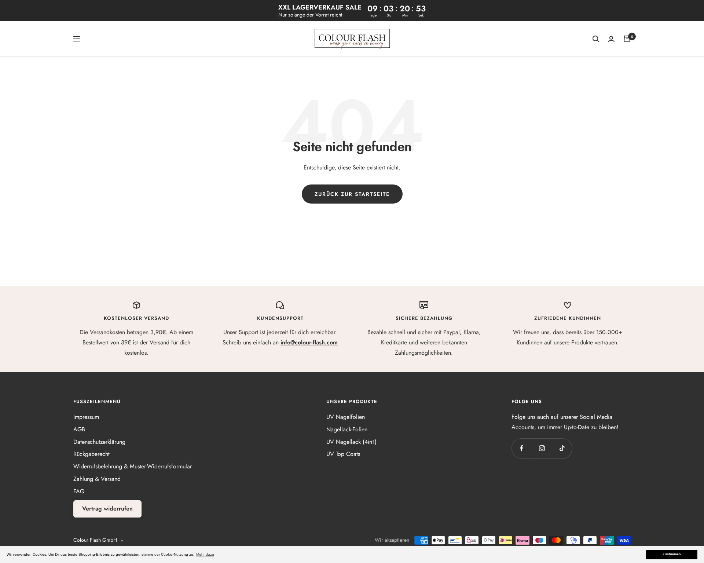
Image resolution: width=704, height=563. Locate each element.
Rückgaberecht (91, 454)
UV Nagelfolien (345, 417)
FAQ (79, 491)
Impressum (86, 417)
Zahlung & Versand (97, 479)
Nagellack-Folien (346, 429)
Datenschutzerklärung (99, 442)
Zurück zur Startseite (352, 194)
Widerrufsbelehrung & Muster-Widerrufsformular (132, 466)
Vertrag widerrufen (107, 508)
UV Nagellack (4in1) (351, 442)
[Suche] (596, 39)
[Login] (611, 39)
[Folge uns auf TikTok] (562, 448)
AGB (79, 429)
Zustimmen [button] (672, 554)
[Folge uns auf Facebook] (521, 448)
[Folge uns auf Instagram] (542, 448)
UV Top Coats (343, 454)
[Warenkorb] (627, 39)
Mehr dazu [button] (205, 554)
